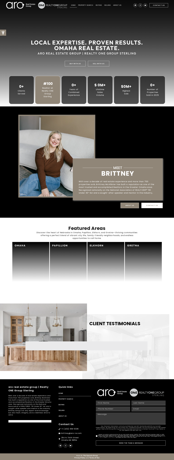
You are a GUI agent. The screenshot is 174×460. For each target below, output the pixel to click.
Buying (99, 5)
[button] (3, 33)
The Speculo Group (90, 455)
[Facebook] (135, 5)
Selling (107, 5)
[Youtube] (145, 5)
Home (73, 5)
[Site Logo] (21, 5)
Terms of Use (94, 458)
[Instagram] (140, 5)
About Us (117, 5)
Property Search (85, 5)
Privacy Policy (111, 437)
